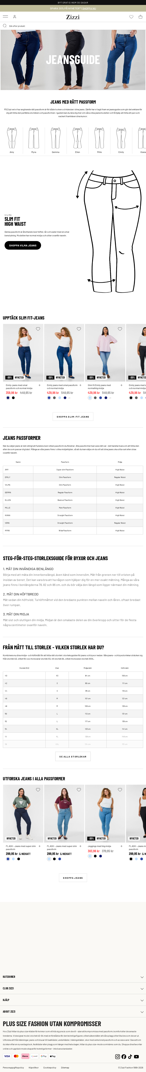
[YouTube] (136, 1056)
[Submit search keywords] (5, 26)
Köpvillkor (34, 1067)
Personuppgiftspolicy (13, 1067)
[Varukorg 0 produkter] (140, 16)
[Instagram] (117, 1056)
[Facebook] (123, 1056)
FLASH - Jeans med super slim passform (21, 847)
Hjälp (6, 1000)
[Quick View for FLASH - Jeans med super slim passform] (39, 846)
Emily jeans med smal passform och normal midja (62, 386)
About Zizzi (9, 1011)
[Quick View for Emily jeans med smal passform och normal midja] (80, 385)
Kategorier (9, 976)
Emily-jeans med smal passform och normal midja (19, 386)
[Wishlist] (38, 329)
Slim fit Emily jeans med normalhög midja (99, 386)
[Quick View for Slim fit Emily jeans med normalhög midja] (121, 385)
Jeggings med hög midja (99, 846)
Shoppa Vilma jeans (22, 245)
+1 (69, 397)
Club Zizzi (8, 988)
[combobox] (73, 26)
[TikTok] (130, 1056)
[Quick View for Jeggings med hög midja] (121, 846)
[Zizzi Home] (73, 16)
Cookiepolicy (49, 1067)
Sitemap (65, 1067)
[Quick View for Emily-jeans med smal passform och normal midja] (39, 385)
